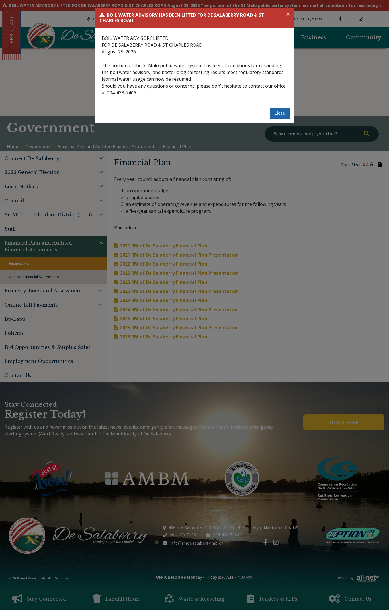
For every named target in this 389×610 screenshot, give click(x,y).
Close (279, 113)
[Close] (288, 14)
